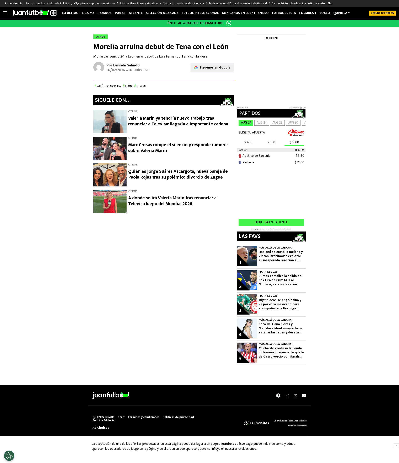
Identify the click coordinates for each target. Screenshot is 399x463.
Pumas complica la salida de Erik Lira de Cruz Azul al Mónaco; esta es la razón (280, 280)
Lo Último (70, 13)
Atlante (136, 13)
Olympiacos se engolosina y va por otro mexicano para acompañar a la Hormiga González (280, 304)
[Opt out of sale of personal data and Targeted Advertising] (9, 456)
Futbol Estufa (284, 13)
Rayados (105, 13)
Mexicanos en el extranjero (245, 13)
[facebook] (278, 395)
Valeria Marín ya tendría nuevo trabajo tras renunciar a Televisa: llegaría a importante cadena (178, 121)
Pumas (120, 13)
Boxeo (324, 13)
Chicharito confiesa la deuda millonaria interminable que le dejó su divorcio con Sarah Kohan (281, 352)
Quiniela (340, 13)
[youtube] (304, 395)
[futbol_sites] (256, 423)
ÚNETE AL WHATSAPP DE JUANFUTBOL (195, 23)
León (128, 86)
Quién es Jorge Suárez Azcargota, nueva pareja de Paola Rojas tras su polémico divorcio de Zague (178, 174)
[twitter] (295, 395)
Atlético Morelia (109, 86)
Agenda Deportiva (382, 13)
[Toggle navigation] (5, 13)
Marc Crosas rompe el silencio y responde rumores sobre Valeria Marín (178, 147)
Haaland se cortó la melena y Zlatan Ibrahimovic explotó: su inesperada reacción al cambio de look (281, 256)
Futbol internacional (200, 13)
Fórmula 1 (307, 13)
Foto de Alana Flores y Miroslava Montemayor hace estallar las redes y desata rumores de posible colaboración (280, 328)
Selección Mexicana (162, 13)
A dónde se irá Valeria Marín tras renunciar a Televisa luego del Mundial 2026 (172, 201)
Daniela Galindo (126, 65)
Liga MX (88, 13)
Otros (133, 111)
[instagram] (287, 395)
